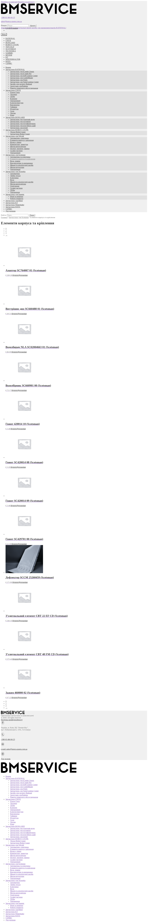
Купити (15, 275)
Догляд (13, 113)
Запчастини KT (12, 203)
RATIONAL (10, 38)
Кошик (8, 67)
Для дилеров (10, 211)
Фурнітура (14, 109)
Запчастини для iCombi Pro (20, 74)
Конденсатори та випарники (21, 163)
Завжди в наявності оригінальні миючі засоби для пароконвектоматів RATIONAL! (33, 28)
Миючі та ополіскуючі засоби (21, 165)
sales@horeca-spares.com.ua (11, 21)
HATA (8, 61)
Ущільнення (15, 192)
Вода (12, 180)
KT (7, 57)
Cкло (12, 111)
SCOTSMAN (11, 49)
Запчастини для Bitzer (14, 201)
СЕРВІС (9, 63)
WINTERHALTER (13, 59)
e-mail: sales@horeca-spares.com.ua (14, 749)
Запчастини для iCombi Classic (22, 72)
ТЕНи (12, 97)
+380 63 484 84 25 (8, 18)
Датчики (13, 94)
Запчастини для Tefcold (15, 136)
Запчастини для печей (19, 128)
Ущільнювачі (15, 101)
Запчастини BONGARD (15, 117)
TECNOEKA (11, 51)
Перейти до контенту (26, 2)
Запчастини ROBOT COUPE (17, 130)
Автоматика (15, 174)
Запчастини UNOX (13, 90)
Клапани (13, 99)
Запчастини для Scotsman (15, 155)
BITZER (9, 55)
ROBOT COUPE (12, 45)
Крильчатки (15, 105)
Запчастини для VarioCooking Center (24, 82)
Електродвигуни (16, 103)
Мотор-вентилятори (18, 147)
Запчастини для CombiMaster (21, 78)
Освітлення (14, 186)
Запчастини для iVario (18, 80)
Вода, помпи (15, 161)
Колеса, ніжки (15, 142)
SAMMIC (9, 53)
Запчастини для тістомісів (20, 122)
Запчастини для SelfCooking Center (24, 76)
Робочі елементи (16, 199)
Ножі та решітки (16, 196)
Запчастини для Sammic (15, 194)
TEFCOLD (10, 47)
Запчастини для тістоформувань (22, 124)
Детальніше (23, 275)
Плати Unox (15, 92)
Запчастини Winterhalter (15, 205)
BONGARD (10, 43)
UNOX (8, 41)
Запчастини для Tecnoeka (15, 171)
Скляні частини (16, 151)
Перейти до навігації (9, 2)
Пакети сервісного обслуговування (24, 88)
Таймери (13, 107)
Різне (12, 115)
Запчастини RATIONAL (15, 69)
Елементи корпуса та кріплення (22, 159)
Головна (4, 217)
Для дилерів (5, 759)
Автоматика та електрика (20, 157)
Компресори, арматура (19, 144)
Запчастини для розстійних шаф (22, 126)
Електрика (14, 178)
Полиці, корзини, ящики (19, 149)
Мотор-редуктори (17, 167)
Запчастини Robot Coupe (20, 134)
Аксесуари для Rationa (19, 86)
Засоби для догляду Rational (21, 84)
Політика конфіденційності (11, 720)
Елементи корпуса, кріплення (22, 140)
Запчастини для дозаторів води (22, 119)
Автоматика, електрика (19, 138)
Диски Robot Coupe (18, 132)
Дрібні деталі (15, 176)
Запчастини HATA (13, 207)
